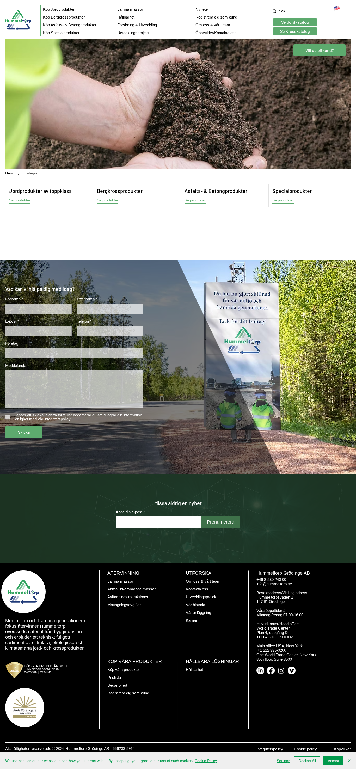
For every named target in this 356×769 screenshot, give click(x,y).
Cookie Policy (206, 760)
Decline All (307, 760)
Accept (333, 760)
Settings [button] (283, 760)
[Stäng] (350, 760)
